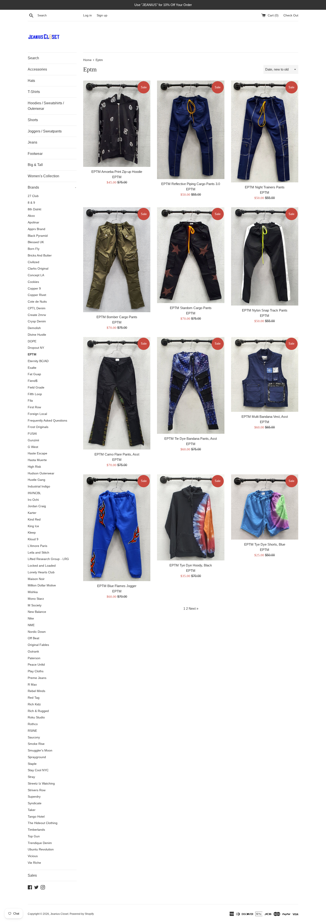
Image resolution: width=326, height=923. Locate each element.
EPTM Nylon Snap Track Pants (264, 310)
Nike (31, 618)
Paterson (34, 658)
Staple (32, 763)
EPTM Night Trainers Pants (265, 187)
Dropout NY (36, 347)
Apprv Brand (36, 229)
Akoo (31, 215)
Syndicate (34, 803)
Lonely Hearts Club (41, 572)
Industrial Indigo (39, 486)
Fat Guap (34, 374)
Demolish (34, 328)
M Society (34, 605)
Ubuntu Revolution (41, 849)
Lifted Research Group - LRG (48, 559)
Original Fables (38, 645)
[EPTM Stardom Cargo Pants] (190, 255)
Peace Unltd (36, 664)
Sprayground (37, 757)
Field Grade (36, 387)
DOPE (32, 341)
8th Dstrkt (34, 209)
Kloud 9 (33, 539)
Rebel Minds (36, 691)
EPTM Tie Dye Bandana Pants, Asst (190, 438)
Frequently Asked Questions (47, 420)
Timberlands (36, 829)
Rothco (33, 724)
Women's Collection (43, 176)
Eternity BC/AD (38, 361)
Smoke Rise (36, 744)
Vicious (33, 856)
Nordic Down (37, 631)
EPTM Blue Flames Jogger (116, 586)
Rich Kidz (34, 704)
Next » (193, 608)
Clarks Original (38, 268)
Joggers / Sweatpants (45, 131)
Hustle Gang (36, 479)
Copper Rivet (37, 295)
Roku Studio (36, 717)
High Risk (34, 466)
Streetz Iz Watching (41, 783)
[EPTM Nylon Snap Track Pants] (264, 256)
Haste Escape (37, 453)
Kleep (32, 532)
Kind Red (34, 519)
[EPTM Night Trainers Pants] (264, 131)
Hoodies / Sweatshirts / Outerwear (46, 106)
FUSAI (32, 433)
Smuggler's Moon (40, 750)
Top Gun (34, 836)
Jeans (32, 142)
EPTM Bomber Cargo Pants (116, 317)
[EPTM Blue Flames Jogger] (116, 527)
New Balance (37, 611)
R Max (32, 684)
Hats (31, 81)
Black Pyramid (38, 235)
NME (31, 625)
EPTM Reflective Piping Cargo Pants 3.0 (190, 184)
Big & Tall (35, 165)
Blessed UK (36, 242)
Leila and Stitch (38, 552)
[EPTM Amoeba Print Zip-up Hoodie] (116, 124)
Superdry (34, 796)
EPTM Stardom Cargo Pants (191, 308)
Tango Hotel (36, 816)
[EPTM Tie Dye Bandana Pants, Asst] (190, 385)
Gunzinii (33, 440)
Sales (32, 875)
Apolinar (33, 222)
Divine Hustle (37, 334)
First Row (34, 407)
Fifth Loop (35, 394)
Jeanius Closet (59, 913)
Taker (31, 810)
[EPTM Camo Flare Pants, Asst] (116, 393)
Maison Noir (36, 579)
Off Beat (33, 638)
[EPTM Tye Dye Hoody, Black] (190, 517)
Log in (87, 15)
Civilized (33, 262)
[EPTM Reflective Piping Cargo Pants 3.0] (190, 130)
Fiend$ (32, 381)
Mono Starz (36, 598)
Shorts (33, 120)
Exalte (32, 367)
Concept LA (36, 275)
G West (33, 447)
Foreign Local (37, 414)
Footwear (35, 154)
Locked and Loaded (42, 565)
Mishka (33, 592)
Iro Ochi (33, 499)
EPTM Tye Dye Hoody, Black (190, 565)
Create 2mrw (37, 315)
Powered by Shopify (82, 913)
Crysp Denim (37, 321)
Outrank (33, 651)
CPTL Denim (36, 308)
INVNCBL (34, 493)
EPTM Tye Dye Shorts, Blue (264, 544)
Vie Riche (34, 862)
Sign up (102, 15)
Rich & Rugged (38, 711)
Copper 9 (34, 288)
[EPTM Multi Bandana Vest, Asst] (264, 374)
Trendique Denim (40, 843)
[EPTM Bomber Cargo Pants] (116, 259)
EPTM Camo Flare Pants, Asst (116, 454)
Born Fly (33, 248)
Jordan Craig (37, 506)
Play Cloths (35, 671)
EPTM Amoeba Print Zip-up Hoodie (116, 172)
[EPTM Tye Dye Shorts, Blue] (264, 507)
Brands (52, 187)
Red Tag (33, 697)
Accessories (37, 69)
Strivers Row (36, 790)
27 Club (33, 196)
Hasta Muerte (37, 460)
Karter (32, 513)
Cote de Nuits (37, 301)
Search (33, 58)
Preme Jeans (37, 678)
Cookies (33, 282)
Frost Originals (38, 427)
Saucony (34, 737)
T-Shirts (34, 92)
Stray (31, 777)
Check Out (290, 15)
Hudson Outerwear (41, 473)
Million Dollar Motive (42, 585)
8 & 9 (31, 202)
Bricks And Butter (40, 255)
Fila (30, 400)
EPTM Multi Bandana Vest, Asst (265, 416)
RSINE (32, 730)
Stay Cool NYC (38, 770)
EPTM (32, 354)
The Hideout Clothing (42, 823)
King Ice (33, 526)
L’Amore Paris (37, 546)
